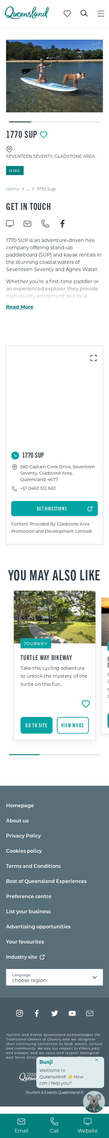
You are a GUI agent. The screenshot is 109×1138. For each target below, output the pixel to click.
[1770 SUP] (54, 76)
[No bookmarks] (67, 13)
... (28, 189)
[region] (54, 300)
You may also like (54, 574)
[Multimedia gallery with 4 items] (54, 81)
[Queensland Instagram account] (19, 1013)
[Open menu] (100, 13)
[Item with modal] (54, 76)
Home (12, 189)
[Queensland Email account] (89, 1013)
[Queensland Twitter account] (54, 1013)
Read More (19, 307)
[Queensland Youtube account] (72, 1013)
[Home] (27, 17)
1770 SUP (22, 134)
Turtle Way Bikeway (46, 657)
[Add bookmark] (43, 134)
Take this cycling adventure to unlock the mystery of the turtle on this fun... (54, 676)
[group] (54, 673)
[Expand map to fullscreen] (94, 358)
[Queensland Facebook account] (37, 1013)
